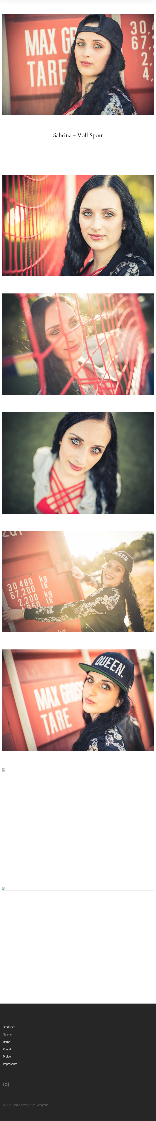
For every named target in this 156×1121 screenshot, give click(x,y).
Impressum (10, 1064)
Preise (7, 1056)
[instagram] (6, 1084)
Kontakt (8, 1049)
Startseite (9, 1027)
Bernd (6, 1042)
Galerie (7, 1034)
